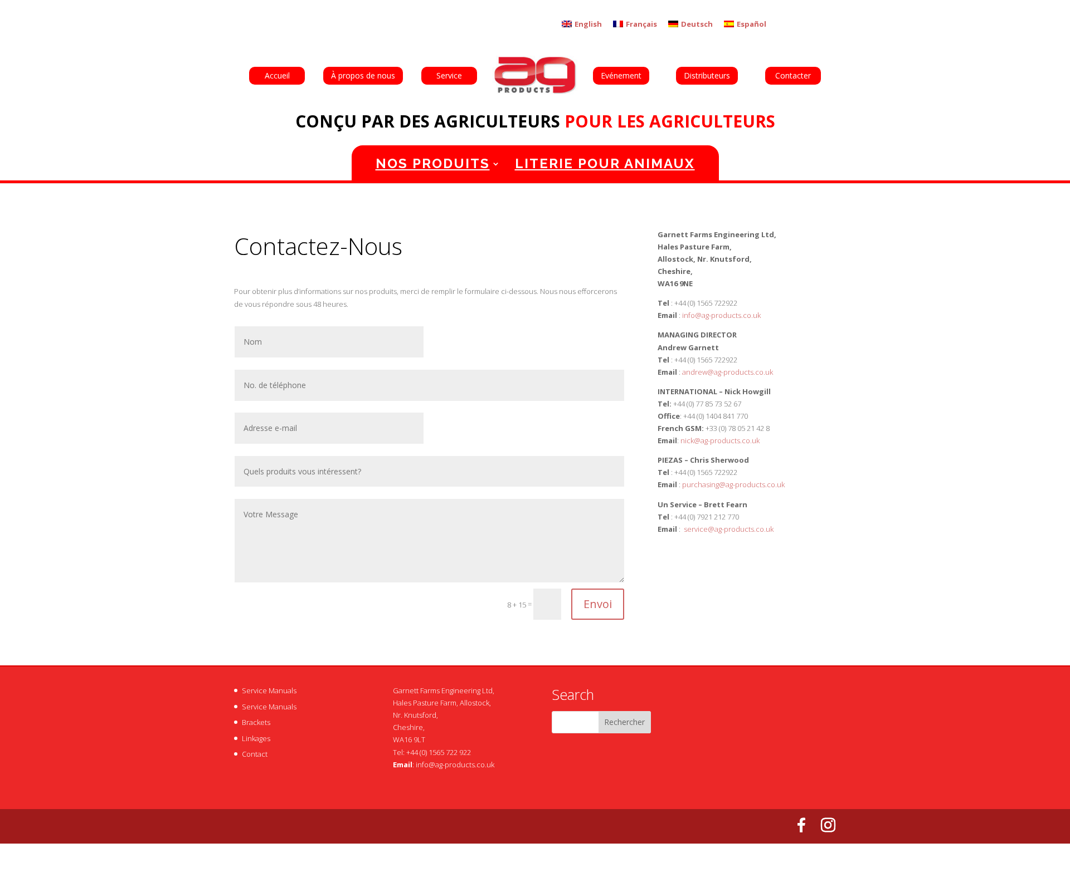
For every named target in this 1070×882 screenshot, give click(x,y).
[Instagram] (828, 825)
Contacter (793, 75)
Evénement (621, 75)
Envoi (597, 603)
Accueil (277, 75)
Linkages (256, 738)
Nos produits (433, 163)
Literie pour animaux (605, 163)
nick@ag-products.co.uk (720, 440)
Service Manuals (269, 690)
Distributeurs (707, 75)
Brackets (256, 722)
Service (449, 75)
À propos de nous (363, 75)
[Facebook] (801, 825)
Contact (255, 754)
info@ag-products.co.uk (455, 764)
